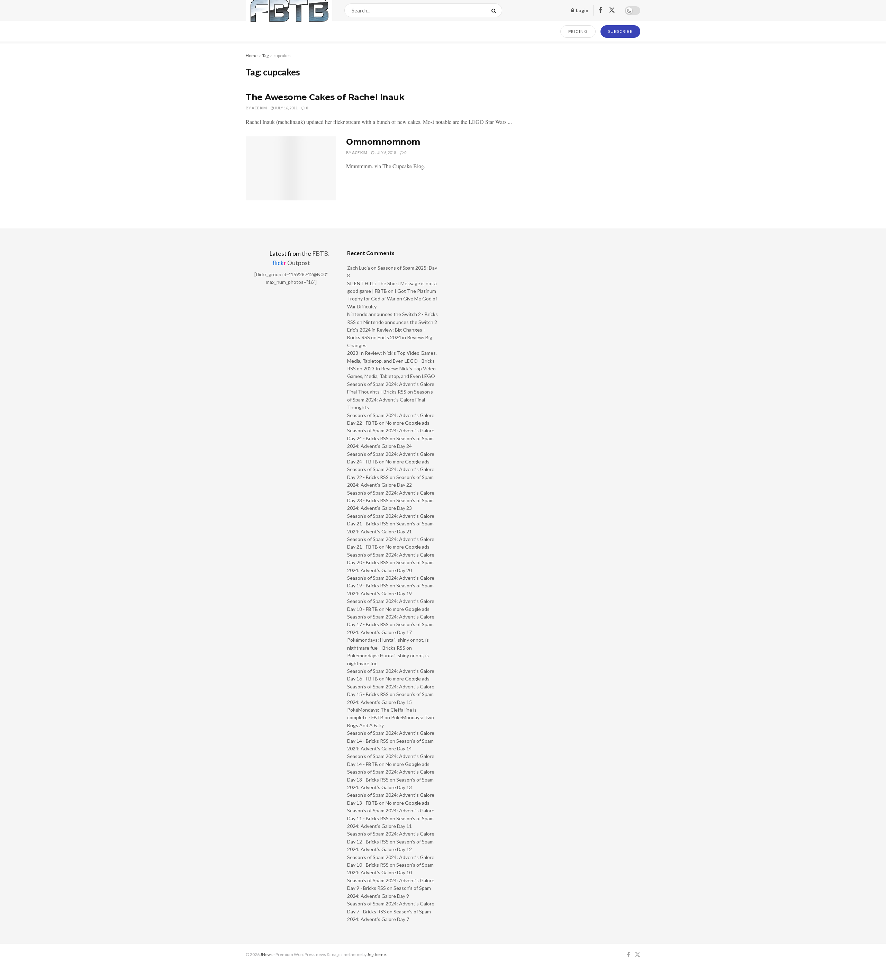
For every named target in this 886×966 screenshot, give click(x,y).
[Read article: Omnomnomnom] (291, 168)
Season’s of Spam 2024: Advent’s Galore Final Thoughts (390, 399)
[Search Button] (495, 10)
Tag (265, 55)
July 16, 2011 (286, 108)
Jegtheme (376, 954)
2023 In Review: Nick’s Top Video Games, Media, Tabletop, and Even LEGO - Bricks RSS (392, 360)
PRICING (578, 31)
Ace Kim (259, 108)
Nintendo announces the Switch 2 (400, 322)
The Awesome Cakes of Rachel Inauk (325, 97)
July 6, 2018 (385, 152)
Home (251, 55)
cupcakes (282, 55)
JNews (266, 954)
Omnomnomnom (383, 142)
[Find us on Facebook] (600, 11)
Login (581, 10)
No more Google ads (408, 423)
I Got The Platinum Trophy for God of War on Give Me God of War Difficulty (392, 298)
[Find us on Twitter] (612, 10)
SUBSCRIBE (620, 31)
